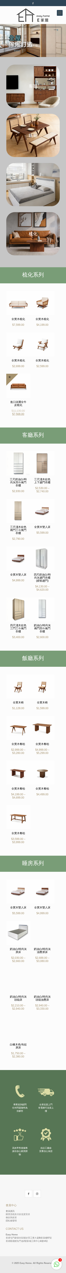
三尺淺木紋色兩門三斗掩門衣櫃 (18, 530)
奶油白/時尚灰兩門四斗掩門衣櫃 (42, 628)
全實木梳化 (18, 319)
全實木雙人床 (42, 527)
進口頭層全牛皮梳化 (18, 403)
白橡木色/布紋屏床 (18, 1046)
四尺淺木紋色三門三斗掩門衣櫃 (18, 628)
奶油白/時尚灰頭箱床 (18, 998)
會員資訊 (10, 1211)
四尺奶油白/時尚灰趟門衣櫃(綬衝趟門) (42, 577)
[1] (56, 1266)
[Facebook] (33, 3)
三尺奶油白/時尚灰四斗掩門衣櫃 (18, 482)
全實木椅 (18, 702)
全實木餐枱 (18, 744)
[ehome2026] (33, 15)
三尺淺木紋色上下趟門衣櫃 (42, 481)
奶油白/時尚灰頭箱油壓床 (42, 998)
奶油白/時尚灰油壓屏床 (42, 951)
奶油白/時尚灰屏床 (18, 951)
